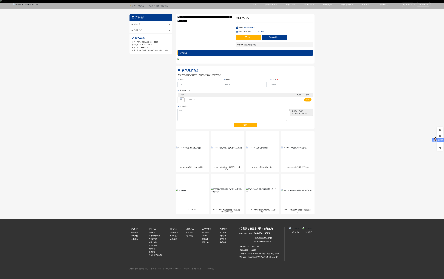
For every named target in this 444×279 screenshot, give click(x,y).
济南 (199, 269)
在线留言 (409, 4)
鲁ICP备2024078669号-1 (172, 269)
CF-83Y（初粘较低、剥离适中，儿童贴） (227, 168)
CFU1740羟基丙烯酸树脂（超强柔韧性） (297, 211)
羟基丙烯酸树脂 (249, 27)
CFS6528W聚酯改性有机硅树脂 (191, 167)
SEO (203, 269)
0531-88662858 (146, 45)
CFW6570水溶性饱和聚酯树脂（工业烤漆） (262, 211)
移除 (307, 99)
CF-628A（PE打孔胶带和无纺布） (297, 167)
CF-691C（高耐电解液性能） (262, 167)
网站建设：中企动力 (191, 269)
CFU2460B (192, 210)
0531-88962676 (142, 47)
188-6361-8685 (152, 42)
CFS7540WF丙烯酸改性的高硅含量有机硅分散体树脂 (227, 211)
